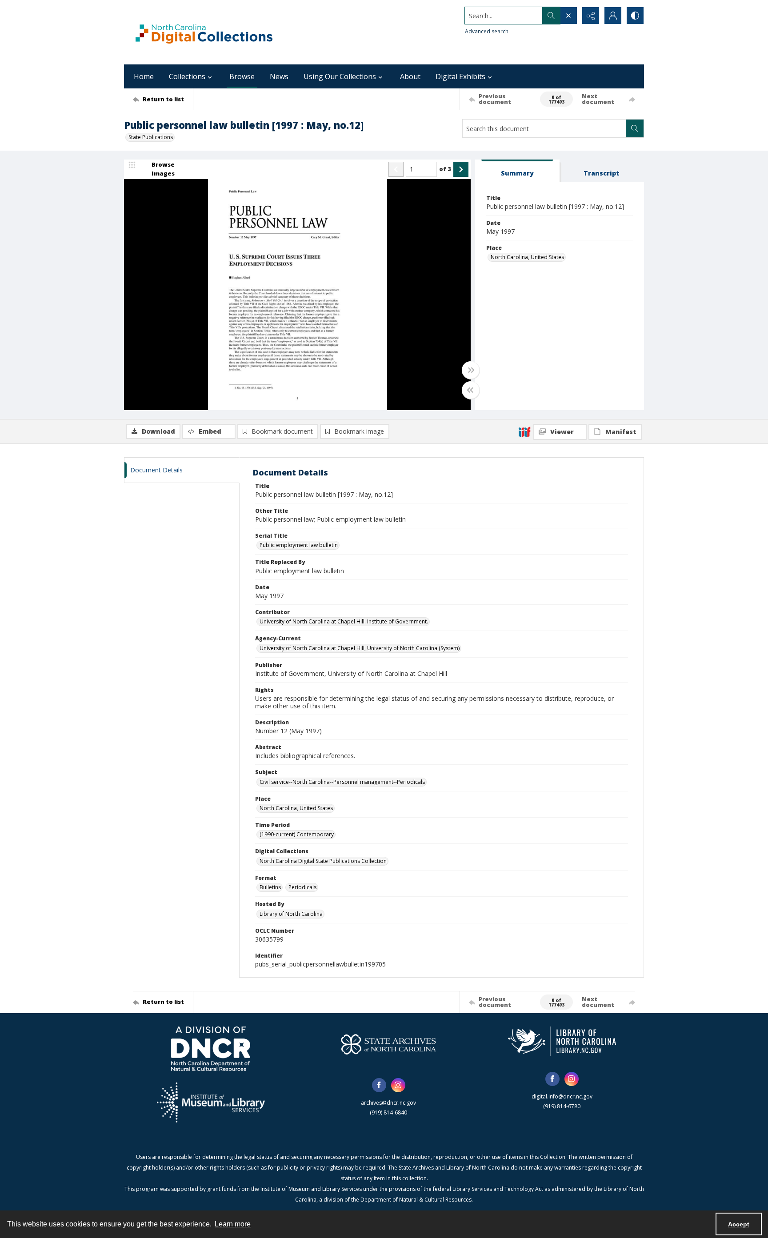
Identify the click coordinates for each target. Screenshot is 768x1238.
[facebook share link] (379, 1085)
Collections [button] (187, 76)
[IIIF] (524, 431)
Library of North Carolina (291, 914)
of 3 (445, 169)
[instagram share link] (398, 1085)
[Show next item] (460, 169)
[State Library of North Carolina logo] (562, 1041)
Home (144, 76)
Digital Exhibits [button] (460, 76)
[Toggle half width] (471, 390)
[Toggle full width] (471, 370)
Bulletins (270, 887)
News (279, 76)
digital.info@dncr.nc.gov (562, 1096)
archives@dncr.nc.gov (388, 1102)
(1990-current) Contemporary (297, 834)
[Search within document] (635, 128)
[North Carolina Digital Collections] (204, 32)
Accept (738, 1224)
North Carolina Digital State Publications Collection (323, 861)
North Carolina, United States (527, 257)
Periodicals (302, 887)
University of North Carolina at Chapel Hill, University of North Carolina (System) (360, 648)
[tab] (517, 171)
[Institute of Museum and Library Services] (211, 1102)
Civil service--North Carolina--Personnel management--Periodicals (342, 782)
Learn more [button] (233, 1224)
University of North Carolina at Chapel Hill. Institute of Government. (344, 621)
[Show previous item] (396, 169)
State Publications (150, 137)
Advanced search (486, 31)
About (410, 76)
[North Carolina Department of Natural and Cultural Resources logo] (210, 1048)
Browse (242, 76)
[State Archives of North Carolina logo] (388, 1044)
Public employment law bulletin (299, 545)
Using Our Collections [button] (340, 76)
